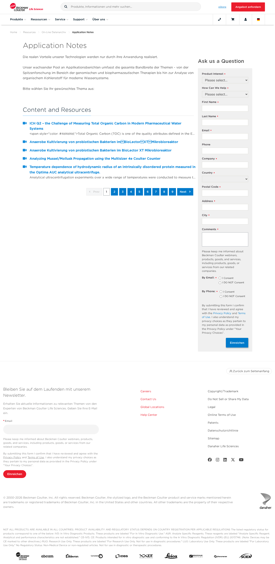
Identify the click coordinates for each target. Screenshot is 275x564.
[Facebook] (210, 461)
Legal (211, 407)
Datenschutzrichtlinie (223, 430)
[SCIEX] (245, 557)
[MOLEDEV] (196, 557)
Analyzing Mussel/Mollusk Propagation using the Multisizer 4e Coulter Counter (95, 158)
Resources (29, 32)
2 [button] (114, 191)
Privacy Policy (222, 313)
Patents (213, 422)
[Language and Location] (258, 19)
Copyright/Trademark (223, 391)
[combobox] (131, 7)
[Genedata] (97, 557)
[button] (65, 6)
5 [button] (139, 191)
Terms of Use (36, 457)
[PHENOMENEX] (220, 557)
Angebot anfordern (248, 6)
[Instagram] (217, 461)
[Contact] (219, 19)
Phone (206, 144)
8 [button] (164, 191)
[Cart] (232, 19)
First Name (210, 102)
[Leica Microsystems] (171, 557)
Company (209, 158)
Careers (146, 391)
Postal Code (211, 187)
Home (13, 32)
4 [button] (131, 191)
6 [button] (148, 191)
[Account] (245, 19)
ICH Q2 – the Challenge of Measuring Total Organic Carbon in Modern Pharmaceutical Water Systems (105, 125)
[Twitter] (233, 461)
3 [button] (123, 191)
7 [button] (156, 191)
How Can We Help (215, 88)
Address (208, 201)
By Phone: (210, 291)
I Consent (228, 278)
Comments (210, 229)
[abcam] (47, 557)
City (206, 215)
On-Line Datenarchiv (54, 32)
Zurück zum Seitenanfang (251, 371)
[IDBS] (121, 557)
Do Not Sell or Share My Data (228, 399)
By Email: (209, 277)
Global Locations (152, 407)
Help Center (149, 414)
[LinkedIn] (225, 461)
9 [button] (172, 191)
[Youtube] (241, 461)
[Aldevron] (72, 557)
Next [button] (183, 191)
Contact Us (148, 399)
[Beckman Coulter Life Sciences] (26, 6)
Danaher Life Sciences (223, 446)
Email (207, 130)
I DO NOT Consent (233, 282)
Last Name (210, 116)
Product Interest (213, 74)
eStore (222, 6)
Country (208, 173)
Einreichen (237, 342)
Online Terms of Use (222, 414)
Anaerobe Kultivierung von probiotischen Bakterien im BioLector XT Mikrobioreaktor (104, 142)
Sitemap (213, 438)
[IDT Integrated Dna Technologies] (146, 557)
